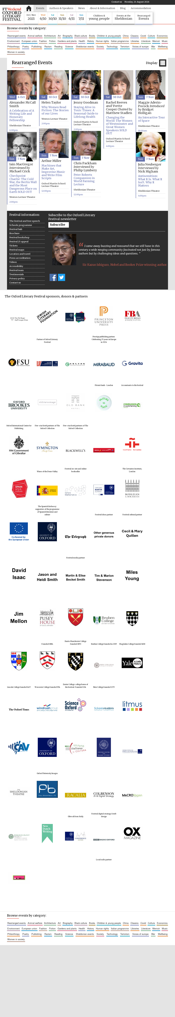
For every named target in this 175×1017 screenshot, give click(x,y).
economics (162, 35)
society (100, 46)
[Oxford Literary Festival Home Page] (12, 14)
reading (58, 46)
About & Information (102, 8)
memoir (156, 41)
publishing (36, 46)
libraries (135, 41)
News (81, 8)
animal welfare (35, 35)
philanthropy (13, 46)
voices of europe (140, 46)
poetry (25, 46)
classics (134, 35)
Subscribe (57, 225)
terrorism (124, 46)
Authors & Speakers (61, 8)
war (153, 46)
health (82, 41)
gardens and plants (67, 41)
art (59, 35)
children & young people (109, 35)
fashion (43, 41)
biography (67, 35)
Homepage (28, 8)
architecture (50, 35)
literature (145, 41)
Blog (123, 8)
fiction (52, 41)
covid (143, 35)
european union (29, 41)
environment (13, 41)
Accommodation (141, 8)
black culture (81, 35)
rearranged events (16, 35)
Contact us (116, 2)
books (92, 35)
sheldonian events (85, 46)
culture (151, 35)
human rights (102, 41)
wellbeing (162, 46)
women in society (16, 52)
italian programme (120, 41)
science (69, 46)
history (90, 41)
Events (40, 8)
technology (112, 46)
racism (48, 46)
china (126, 35)
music (164, 41)
